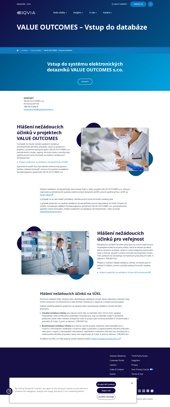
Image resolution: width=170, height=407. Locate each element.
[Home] (19, 50)
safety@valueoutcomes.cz (51, 211)
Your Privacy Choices (140, 369)
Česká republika (36, 50)
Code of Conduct (117, 369)
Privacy (134, 365)
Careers (113, 365)
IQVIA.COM (21, 4)
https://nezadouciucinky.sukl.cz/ (105, 338)
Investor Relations (118, 356)
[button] (9, 391)
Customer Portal (117, 360)
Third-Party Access (139, 356)
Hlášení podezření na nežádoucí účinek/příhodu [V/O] (42, 162)
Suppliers (135, 360)
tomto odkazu (46, 194)
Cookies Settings (106, 397)
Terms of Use (137, 374)
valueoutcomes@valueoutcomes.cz (39, 109)
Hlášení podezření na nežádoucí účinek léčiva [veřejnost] (124, 272)
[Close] (131, 383)
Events (113, 374)
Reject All (106, 390)
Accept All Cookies (106, 384)
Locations (24, 50)
